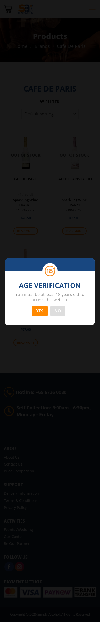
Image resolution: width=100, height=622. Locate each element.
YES (40, 311)
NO (57, 311)
